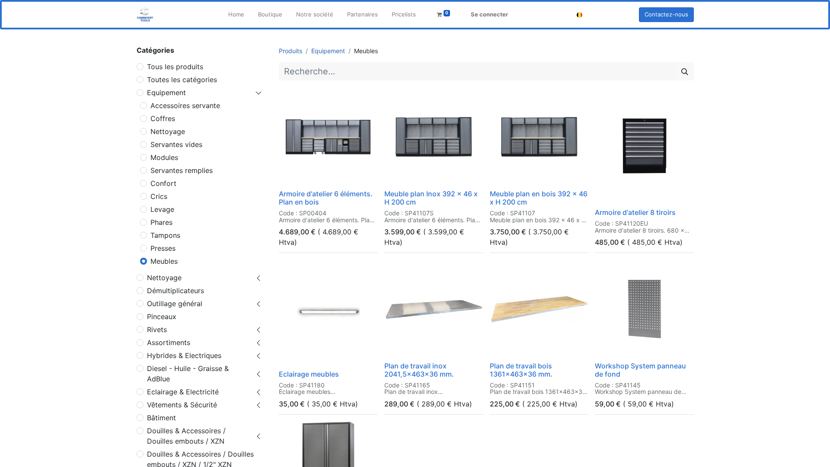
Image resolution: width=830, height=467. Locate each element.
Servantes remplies (181, 170)
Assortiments (168, 342)
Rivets (157, 329)
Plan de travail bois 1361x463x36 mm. (521, 369)
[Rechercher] (685, 71)
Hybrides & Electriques (184, 355)
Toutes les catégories (182, 79)
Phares (161, 222)
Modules (164, 157)
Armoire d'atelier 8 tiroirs (635, 212)
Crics (158, 196)
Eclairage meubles (309, 374)
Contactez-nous (666, 14)
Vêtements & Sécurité (182, 404)
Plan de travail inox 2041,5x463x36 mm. (419, 369)
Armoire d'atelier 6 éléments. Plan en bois (326, 197)
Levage (162, 209)
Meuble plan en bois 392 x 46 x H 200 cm (538, 197)
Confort (163, 183)
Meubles (164, 261)
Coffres (162, 118)
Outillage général (174, 303)
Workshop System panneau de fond (640, 369)
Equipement (166, 92)
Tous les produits (175, 66)
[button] (291, 174)
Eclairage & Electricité (183, 391)
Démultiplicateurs (175, 290)
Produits (290, 50)
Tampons (165, 235)
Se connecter (489, 14)
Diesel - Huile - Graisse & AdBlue (188, 373)
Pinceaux (161, 316)
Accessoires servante (185, 105)
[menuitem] (236, 14)
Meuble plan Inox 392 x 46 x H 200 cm (431, 197)
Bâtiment (161, 417)
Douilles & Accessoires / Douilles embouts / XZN (186, 435)
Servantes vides (176, 144)
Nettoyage (167, 131)
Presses (163, 248)
